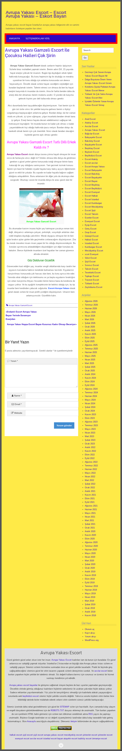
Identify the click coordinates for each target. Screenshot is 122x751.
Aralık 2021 (90, 491)
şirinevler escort (90, 735)
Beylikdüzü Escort (93, 155)
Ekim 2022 (90, 454)
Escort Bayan (91, 181)
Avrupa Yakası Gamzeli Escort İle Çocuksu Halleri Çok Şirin (37, 52)
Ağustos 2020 (91, 542)
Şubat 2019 (90, 604)
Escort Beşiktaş (92, 185)
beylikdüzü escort (31, 696)
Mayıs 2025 (90, 356)
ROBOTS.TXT (57, 710)
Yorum (14, 361)
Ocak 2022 (90, 487)
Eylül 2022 (90, 458)
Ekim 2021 (90, 498)
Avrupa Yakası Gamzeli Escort (20, 305)
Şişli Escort (90, 261)
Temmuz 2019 (91, 586)
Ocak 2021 (90, 528)
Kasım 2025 (90, 334)
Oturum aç (90, 629)
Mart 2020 (89, 560)
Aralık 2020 (90, 531)
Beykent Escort (92, 152)
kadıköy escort (85, 738)
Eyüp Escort (90, 225)
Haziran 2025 (91, 352)
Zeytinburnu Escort (93, 287)
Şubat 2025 (90, 367)
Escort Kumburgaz (93, 203)
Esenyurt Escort (92, 221)
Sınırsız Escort (92, 265)
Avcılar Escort (91, 126)
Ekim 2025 (90, 337)
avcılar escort (100, 671)
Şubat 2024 (90, 407)
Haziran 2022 (91, 469)
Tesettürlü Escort (93, 272)
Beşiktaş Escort (92, 148)
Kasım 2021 (90, 495)
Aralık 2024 (90, 374)
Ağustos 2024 (91, 389)
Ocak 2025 (90, 370)
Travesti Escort (92, 280)
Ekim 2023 (90, 418)
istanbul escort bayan (53, 738)
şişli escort (28, 735)
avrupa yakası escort (53, 735)
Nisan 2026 (90, 316)
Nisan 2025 (90, 359)
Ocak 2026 (90, 327)
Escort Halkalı (91, 196)
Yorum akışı (90, 636)
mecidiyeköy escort (73, 735)
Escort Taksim (91, 214)
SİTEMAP (64, 707)
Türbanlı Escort (92, 283)
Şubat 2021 (90, 524)
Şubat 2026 (90, 323)
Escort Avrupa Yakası (95, 166)
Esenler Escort (91, 218)
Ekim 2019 (90, 579)
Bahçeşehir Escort (93, 137)
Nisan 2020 (90, 557)
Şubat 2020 (90, 564)
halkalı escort (16, 735)
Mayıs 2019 (90, 593)
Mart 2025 (89, 363)
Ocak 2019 (90, 608)
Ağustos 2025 (91, 345)
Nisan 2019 (90, 597)
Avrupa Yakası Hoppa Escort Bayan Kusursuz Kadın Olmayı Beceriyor (41, 324)
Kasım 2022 (90, 451)
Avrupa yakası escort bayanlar (23, 685)
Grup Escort (90, 232)
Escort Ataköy (91, 159)
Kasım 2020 (90, 535)
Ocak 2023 (90, 443)
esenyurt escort (22, 738)
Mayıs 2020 (90, 553)
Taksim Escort (91, 269)
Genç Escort (90, 229)
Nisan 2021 (90, 517)
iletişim (74, 721)
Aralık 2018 (90, 612)
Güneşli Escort (91, 236)
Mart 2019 (89, 601)
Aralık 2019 (90, 571)
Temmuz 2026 (91, 305)
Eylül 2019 (90, 582)
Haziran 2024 (91, 396)
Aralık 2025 (90, 330)
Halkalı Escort (91, 239)
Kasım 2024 (90, 378)
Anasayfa (14, 38)
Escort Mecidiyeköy (94, 207)
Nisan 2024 (90, 403)
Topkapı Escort (92, 276)
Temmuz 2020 (91, 546)
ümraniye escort (99, 738)
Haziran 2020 (91, 549)
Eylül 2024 (90, 385)
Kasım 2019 (90, 575)
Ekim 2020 (90, 538)
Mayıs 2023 (90, 429)
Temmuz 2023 (91, 425)
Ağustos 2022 (91, 462)
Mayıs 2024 (90, 400)
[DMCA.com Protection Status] (61, 728)
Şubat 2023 (90, 440)
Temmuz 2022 (91, 465)
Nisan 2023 (90, 433)
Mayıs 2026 (90, 312)
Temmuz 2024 (91, 392)
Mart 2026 (89, 319)
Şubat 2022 (90, 484)
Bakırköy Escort (92, 141)
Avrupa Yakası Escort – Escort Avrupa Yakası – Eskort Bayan (36, 14)
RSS (90, 714)
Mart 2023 (89, 436)
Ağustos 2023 (91, 422)
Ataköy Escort (91, 123)
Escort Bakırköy (92, 174)
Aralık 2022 (90, 447)
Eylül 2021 (90, 502)
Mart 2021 (89, 520)
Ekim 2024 (90, 381)
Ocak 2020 (90, 568)
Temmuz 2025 (91, 348)
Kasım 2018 (90, 615)
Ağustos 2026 (91, 301)
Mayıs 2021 (90, 513)
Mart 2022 (89, 480)
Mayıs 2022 (90, 473)
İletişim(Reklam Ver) (37, 38)
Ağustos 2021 (91, 506)
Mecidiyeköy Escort (94, 250)
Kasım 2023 (90, 414)
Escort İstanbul (92, 199)
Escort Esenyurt (92, 192)
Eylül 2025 (90, 341)
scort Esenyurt (91, 254)
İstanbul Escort (92, 243)
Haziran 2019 (91, 590)
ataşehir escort (70, 738)
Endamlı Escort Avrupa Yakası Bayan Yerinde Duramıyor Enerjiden (21, 315)
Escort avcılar (91, 163)
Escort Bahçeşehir (93, 170)
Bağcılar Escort (92, 134)
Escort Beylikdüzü (93, 188)
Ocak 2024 (90, 411)
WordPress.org (91, 640)
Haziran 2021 (91, 509)
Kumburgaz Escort (93, 247)
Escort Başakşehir (93, 177)
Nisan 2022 (90, 476)
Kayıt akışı (90, 633)
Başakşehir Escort (93, 144)
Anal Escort (90, 119)
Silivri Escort (91, 258)
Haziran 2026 (91, 308)
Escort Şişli (90, 210)
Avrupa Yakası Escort (95, 130)
